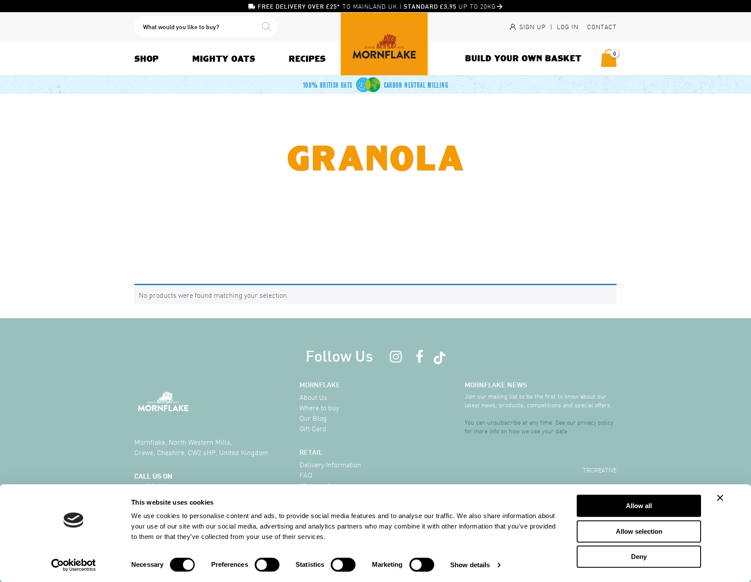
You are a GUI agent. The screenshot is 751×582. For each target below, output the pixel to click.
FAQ (305, 474)
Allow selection (639, 531)
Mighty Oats (223, 58)
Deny (639, 556)
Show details (470, 565)
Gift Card (312, 428)
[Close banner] (720, 498)
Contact (602, 26)
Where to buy (319, 407)
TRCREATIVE (600, 470)
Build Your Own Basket (523, 58)
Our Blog (313, 417)
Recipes (307, 58)
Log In (567, 26)
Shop (146, 58)
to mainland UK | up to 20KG (377, 6)
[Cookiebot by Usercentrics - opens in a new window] (74, 565)
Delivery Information (330, 464)
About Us (313, 397)
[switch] (267, 565)
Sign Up (531, 26)
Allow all (639, 505)
